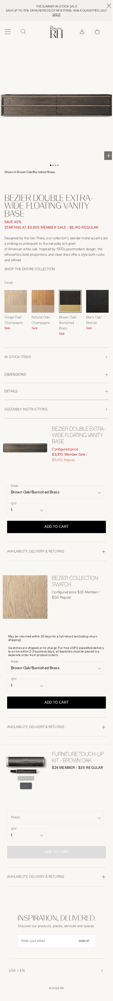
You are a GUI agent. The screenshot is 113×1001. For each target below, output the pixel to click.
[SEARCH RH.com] (23, 31)
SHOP (56, 14)
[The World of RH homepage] (56, 31)
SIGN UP (84, 941)
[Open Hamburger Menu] (7, 31)
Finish (14, 485)
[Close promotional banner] (109, 6)
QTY (13, 503)
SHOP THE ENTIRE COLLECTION (29, 269)
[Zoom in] (108, 155)
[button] (50, 165)
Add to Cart (56, 527)
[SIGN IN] (82, 31)
